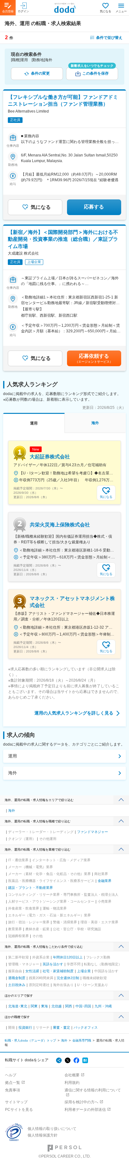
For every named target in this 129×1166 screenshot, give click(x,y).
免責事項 (12, 1090)
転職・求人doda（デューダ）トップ (30, 1040)
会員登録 (7, 11)
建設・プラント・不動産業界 (30, 887)
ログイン (23, 11)
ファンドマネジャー (92, 832)
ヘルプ (10, 1075)
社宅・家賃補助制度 (58, 971)
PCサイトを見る (19, 1109)
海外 (12, 772)
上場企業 (84, 971)
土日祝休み (16, 985)
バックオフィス (86, 1027)
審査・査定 (61, 1027)
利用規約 (72, 1082)
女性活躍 (32, 971)
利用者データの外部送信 (85, 1109)
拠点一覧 (12, 1082)
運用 (12, 755)
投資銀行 (25, 1027)
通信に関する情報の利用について (92, 1090)
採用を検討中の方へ (81, 1102)
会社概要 (72, 1075)
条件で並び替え (109, 37)
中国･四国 (83, 1006)
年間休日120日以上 (68, 957)
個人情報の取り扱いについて (52, 1128)
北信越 (56, 1006)
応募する (94, 206)
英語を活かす (53, 964)
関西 (68, 1006)
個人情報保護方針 (43, 1135)
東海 (44, 1006)
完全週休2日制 (68, 978)
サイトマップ (16, 1102)
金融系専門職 (81, 1040)
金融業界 (104, 881)
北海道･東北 (17, 1006)
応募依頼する (94, 358)
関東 (34, 1006)
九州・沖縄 (103, 1006)
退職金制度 (16, 978)
